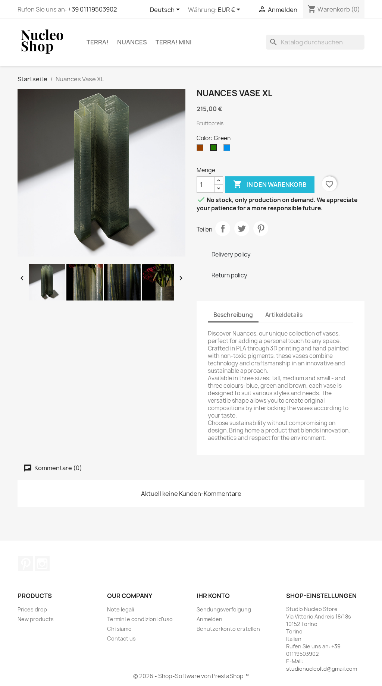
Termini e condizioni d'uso (140, 619)
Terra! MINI (173, 42)
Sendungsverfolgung (224, 609)
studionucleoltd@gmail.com (321, 668)
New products (36, 619)
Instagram (42, 563)
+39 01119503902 (92, 9)
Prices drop (32, 609)
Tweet (241, 228)
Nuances (132, 42)
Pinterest (260, 228)
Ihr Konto (213, 596)
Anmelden (209, 619)
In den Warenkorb (270, 184)
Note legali (120, 609)
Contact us (121, 638)
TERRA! (98, 42)
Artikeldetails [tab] (284, 315)
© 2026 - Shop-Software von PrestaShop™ (191, 676)
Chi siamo (119, 628)
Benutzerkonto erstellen (228, 628)
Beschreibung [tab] (233, 315)
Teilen (222, 228)
